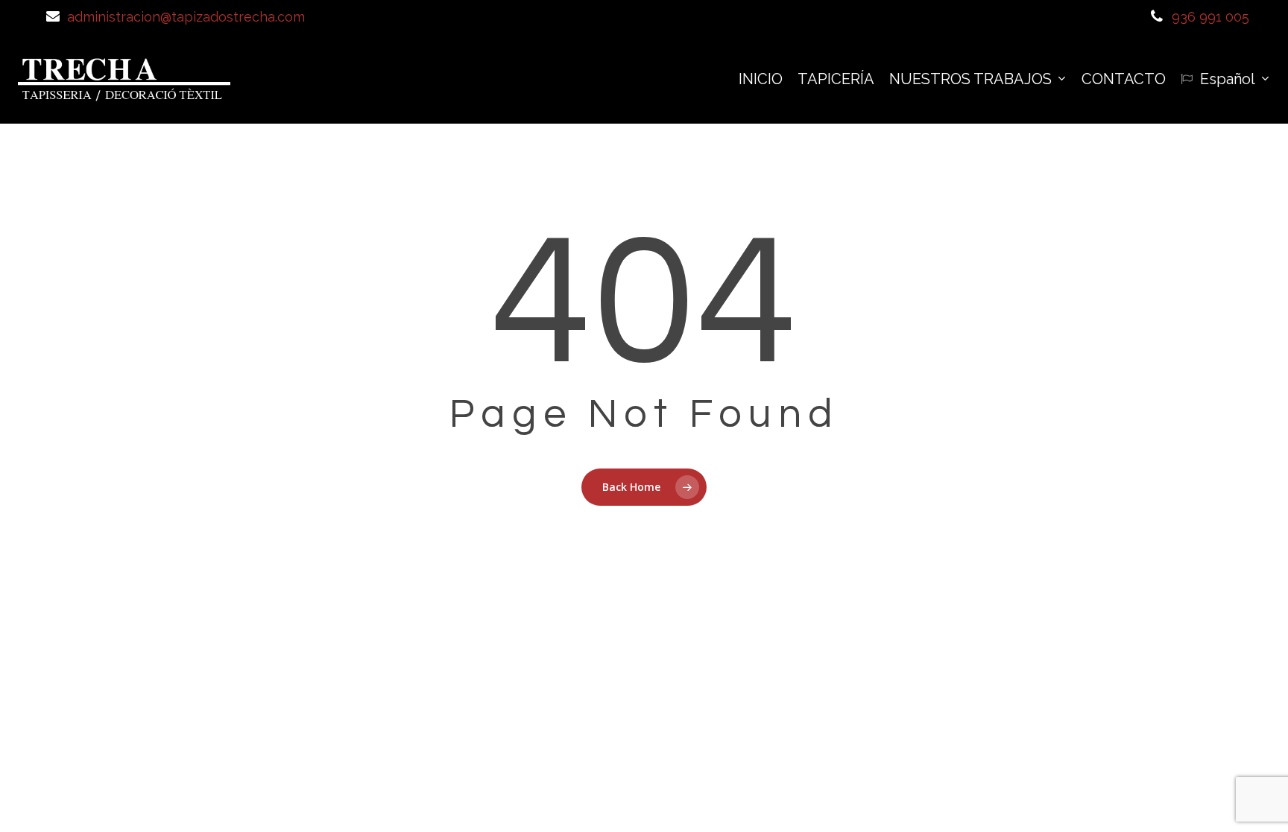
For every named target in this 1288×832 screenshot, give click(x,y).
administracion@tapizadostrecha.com (186, 17)
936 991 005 (1210, 17)
